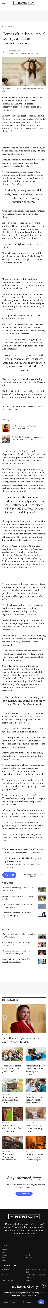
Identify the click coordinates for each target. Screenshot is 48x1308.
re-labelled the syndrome (28, 454)
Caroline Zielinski (16, 51)
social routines (26, 325)
